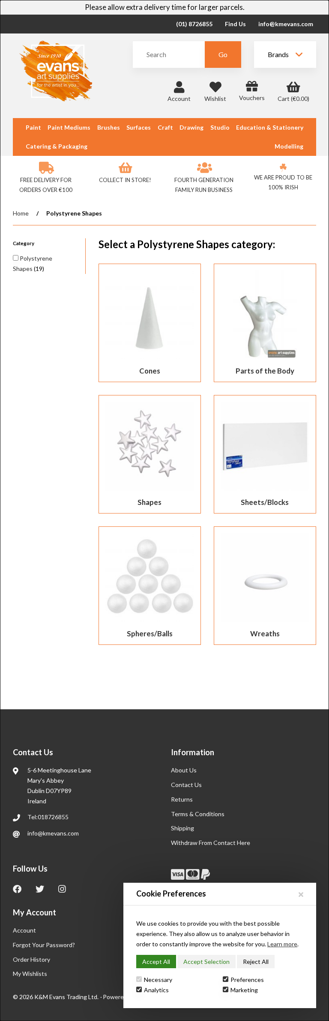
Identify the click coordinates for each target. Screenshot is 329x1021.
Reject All (256, 961)
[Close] (301, 894)
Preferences (247, 979)
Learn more (282, 944)
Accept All (156, 961)
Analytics (156, 990)
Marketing (244, 990)
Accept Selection (206, 961)
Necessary (158, 979)
